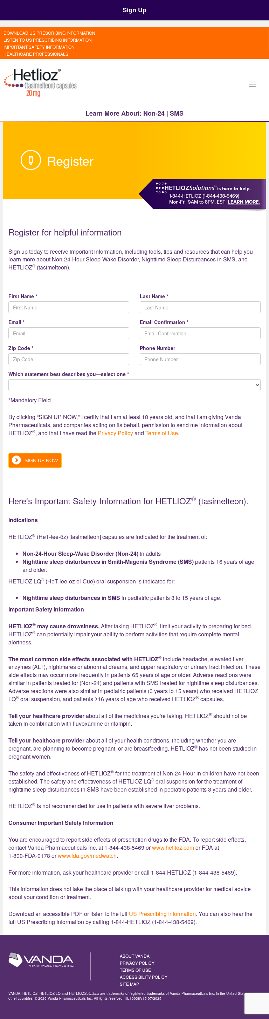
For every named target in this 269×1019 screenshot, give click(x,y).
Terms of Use (161, 433)
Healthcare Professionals (36, 54)
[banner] (41, 83)
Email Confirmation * (164, 322)
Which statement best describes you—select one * (68, 373)
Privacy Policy (115, 433)
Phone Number (157, 347)
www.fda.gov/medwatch (87, 856)
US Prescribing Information (162, 914)
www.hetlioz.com (173, 847)
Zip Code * (20, 347)
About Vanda (135, 956)
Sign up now (41, 460)
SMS (177, 113)
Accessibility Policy (143, 977)
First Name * (22, 296)
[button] (252, 83)
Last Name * (154, 296)
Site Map (129, 984)
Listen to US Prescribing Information (48, 40)
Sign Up (134, 9)
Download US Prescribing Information (49, 33)
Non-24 (154, 113)
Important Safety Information (39, 47)
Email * (16, 322)
